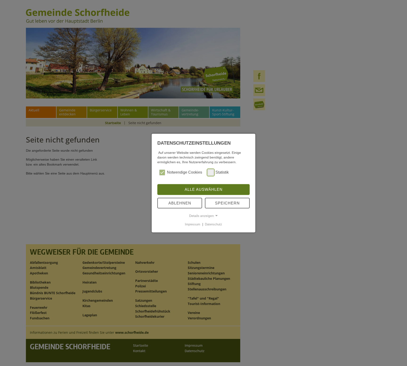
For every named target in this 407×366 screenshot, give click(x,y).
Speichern (227, 203)
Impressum (192, 224)
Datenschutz (213, 224)
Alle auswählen (204, 189)
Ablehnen (179, 203)
